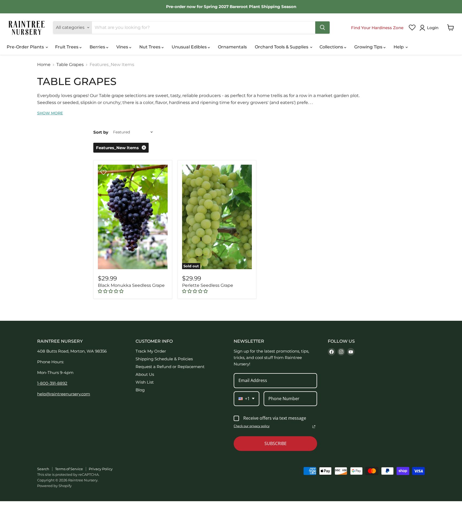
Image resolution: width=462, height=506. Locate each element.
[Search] (322, 27)
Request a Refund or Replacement (170, 366)
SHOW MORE (50, 113)
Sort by (100, 132)
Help (399, 46)
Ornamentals (232, 46)
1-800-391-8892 (52, 383)
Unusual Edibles (190, 46)
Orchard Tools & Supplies (282, 46)
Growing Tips (368, 46)
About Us (145, 374)
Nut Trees (150, 46)
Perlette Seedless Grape (207, 285)
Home (44, 64)
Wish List (145, 382)
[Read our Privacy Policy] (314, 426)
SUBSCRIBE (275, 443)
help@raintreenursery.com (63, 393)
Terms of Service (69, 469)
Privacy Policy (101, 469)
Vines (122, 46)
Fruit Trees (67, 46)
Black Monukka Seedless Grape (131, 285)
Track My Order (151, 351)
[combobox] (246, 398)
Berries (98, 46)
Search (43, 469)
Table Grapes (70, 64)
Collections (331, 46)
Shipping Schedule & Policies (164, 358)
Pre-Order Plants (26, 46)
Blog (140, 389)
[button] (430, 28)
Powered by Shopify (54, 486)
